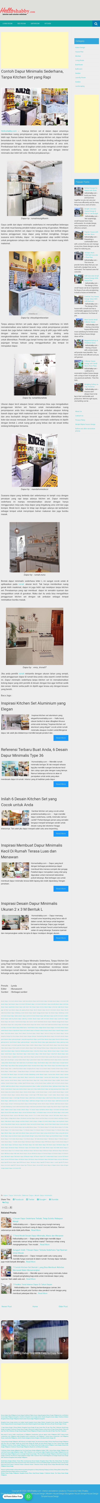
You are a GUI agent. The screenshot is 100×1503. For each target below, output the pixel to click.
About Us (78, 411)
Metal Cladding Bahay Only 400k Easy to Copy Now (33, 1353)
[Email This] (3, 1207)
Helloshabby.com (9, 131)
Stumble (54, 1199)
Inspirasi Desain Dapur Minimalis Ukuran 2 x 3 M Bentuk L (29, 906)
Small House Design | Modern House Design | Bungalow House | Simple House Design (63, 1494)
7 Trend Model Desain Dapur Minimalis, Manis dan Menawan (38, 1236)
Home (35, 1306)
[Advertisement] (34, 50)
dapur (5, 1195)
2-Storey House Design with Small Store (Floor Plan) (90, 363)
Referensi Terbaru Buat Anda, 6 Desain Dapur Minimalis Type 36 (34, 752)
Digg (7, 1202)
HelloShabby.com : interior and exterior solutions (46, 1491)
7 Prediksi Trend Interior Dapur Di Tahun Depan (32, 1284)
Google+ (42, 1199)
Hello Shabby (82, 1491)
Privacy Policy (80, 420)
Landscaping (80, 86)
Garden (77, 73)
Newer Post (7, 1306)
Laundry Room (80, 78)
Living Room (7, 23)
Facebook (19, 1199)
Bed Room (22, 23)
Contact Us (79, 416)
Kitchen (48, 23)
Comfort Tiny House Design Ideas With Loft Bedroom (91, 299)
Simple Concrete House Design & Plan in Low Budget (91, 211)
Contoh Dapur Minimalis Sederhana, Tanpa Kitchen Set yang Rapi (32, 74)
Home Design (80, 47)
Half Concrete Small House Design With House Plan (91, 278)
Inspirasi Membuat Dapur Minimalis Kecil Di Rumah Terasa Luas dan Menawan (31, 851)
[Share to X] (8, 1207)
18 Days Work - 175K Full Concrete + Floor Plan (91, 255)
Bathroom (35, 23)
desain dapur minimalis (43, 1195)
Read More (61, 738)
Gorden (77, 82)
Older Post (63, 1306)
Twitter (31, 1199)
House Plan (79, 52)
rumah (21, 584)
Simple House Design (50, 1496)
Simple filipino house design (85, 424)
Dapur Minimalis (15, 1195)
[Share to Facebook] (11, 1207)
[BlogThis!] (6, 1207)
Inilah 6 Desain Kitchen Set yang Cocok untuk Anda (29, 802)
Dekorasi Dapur (28, 1195)
